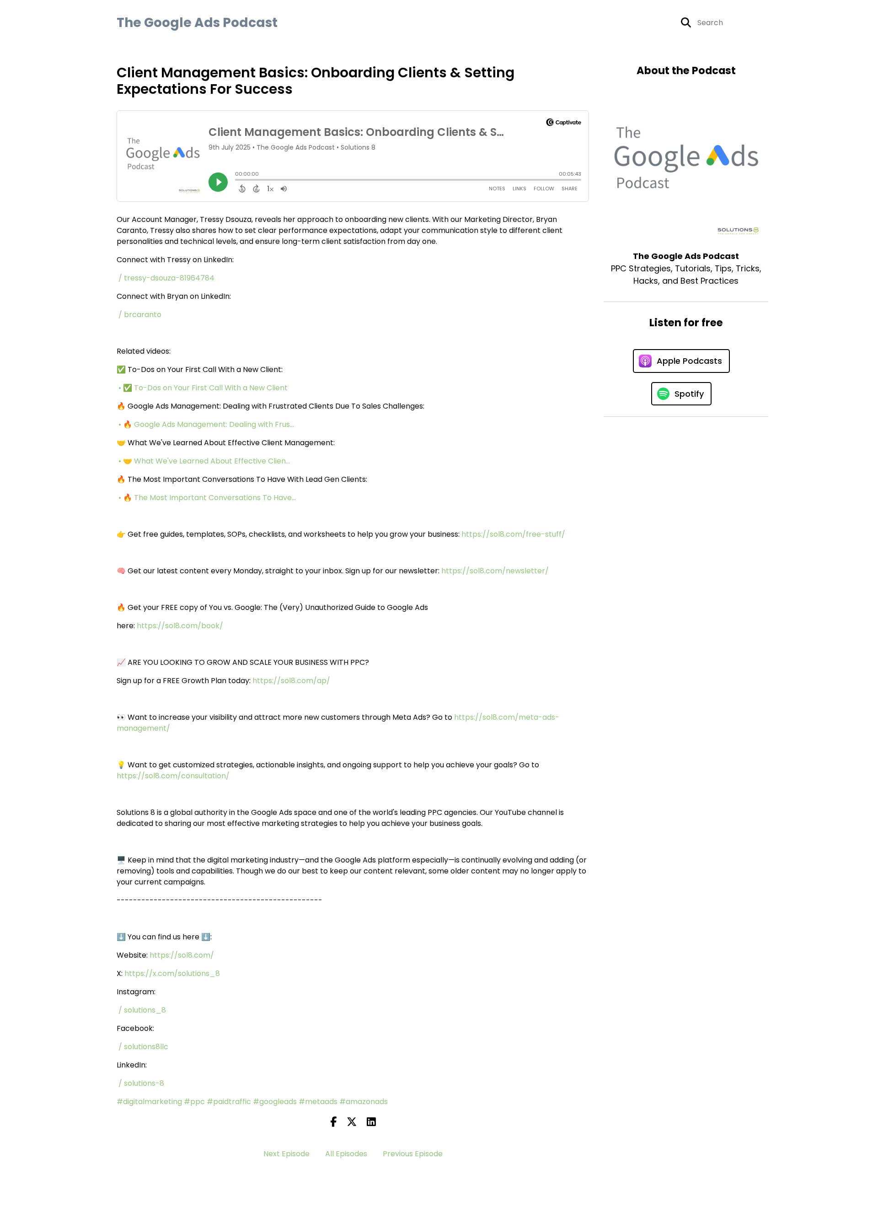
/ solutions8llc (144, 1046)
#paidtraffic (229, 1101)
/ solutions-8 (142, 1083)
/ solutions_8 (143, 1010)
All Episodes (346, 1153)
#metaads (318, 1101)
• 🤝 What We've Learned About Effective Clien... (205, 461)
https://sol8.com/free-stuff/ (513, 534)
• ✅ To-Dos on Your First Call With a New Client (204, 388)
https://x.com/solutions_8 (172, 973)
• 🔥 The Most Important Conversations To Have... (208, 497)
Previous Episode (413, 1153)
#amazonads (363, 1101)
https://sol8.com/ (182, 955)
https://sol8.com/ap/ (291, 680)
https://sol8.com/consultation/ (173, 776)
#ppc (194, 1101)
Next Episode (286, 1153)
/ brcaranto (141, 314)
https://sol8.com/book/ (180, 625)
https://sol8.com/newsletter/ (495, 571)
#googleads (275, 1101)
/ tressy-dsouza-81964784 (167, 278)
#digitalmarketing (149, 1101)
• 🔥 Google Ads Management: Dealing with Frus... (207, 424)
